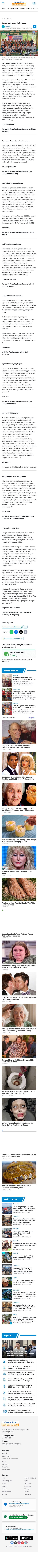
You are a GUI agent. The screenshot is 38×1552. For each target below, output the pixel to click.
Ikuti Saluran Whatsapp (18, 1518)
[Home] (2, 18)
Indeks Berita (6, 1470)
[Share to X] (21, 632)
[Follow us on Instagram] (19, 1542)
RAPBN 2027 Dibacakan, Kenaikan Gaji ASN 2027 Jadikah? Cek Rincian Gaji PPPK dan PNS (20, 1412)
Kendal (15, 675)
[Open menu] (3, 3)
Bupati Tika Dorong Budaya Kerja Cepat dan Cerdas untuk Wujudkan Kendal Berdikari (24, 679)
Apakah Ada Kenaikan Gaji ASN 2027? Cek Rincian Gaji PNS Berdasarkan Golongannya (21, 1406)
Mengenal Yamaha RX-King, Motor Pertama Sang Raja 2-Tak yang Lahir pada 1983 (21, 1374)
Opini (15, 1278)
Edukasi (15, 703)
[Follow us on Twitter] (15, 1542)
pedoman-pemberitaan (10, 1459)
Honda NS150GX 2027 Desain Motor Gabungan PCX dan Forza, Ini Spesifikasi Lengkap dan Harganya (20, 1368)
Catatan (8, 19)
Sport (26, 1481)
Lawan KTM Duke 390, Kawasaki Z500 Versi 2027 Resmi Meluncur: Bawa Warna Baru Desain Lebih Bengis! (24, 1295)
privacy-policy (6, 1456)
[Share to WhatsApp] (11, 632)
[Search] (34, 3)
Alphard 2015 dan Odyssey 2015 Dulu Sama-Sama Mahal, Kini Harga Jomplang (21, 1381)
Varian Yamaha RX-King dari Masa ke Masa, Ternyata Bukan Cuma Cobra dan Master (24, 1307)
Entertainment (6, 1492)
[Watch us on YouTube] (22, 1542)
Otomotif (16, 1216)
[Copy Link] (25, 632)
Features (5, 1494)
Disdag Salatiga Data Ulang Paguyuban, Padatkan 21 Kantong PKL (23, 1233)
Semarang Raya (7, 1481)
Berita (15, 1315)
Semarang (16, 689)
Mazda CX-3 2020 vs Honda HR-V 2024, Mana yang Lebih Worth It (20, 1386)
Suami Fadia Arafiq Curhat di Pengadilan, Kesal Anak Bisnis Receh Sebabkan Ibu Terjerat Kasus (19, 1353)
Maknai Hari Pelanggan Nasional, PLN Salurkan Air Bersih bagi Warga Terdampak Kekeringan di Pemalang (24, 1320)
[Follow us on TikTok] (26, 1542)
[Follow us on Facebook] (12, 1542)
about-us (5, 1467)
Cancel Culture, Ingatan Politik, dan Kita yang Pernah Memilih (24, 1281)
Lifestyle (27, 1489)
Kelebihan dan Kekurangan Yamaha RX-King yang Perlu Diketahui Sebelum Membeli (23, 1270)
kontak (4, 1461)
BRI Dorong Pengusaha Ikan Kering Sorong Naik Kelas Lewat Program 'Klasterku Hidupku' (24, 1208)
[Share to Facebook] (16, 632)
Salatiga (16, 1229)
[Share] (34, 26)
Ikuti (13, 655)
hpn (25, 627)
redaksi (4, 1453)
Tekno (26, 1492)
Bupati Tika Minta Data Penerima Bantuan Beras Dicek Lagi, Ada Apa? (24, 1245)
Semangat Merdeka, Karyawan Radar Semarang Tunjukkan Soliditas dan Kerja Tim (24, 693)
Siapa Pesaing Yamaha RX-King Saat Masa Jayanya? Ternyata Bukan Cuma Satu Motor (24, 1220)
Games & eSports (30, 1478)
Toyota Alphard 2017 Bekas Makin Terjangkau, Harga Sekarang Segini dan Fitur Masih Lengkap (20, 1400)
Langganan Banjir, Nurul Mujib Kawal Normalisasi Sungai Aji (23, 1257)
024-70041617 (6, 1438)
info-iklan (5, 1464)
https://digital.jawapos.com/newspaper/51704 (20, 1530)
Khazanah (27, 1486)
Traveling (27, 1494)
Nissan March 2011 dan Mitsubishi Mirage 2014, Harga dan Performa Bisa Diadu (20, 1393)
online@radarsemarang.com (11, 1444)
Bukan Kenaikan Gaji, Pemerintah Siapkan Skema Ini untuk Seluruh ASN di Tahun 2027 (21, 1362)
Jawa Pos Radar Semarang (12, 627)
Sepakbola (27, 1483)
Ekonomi (16, 1204)
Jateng (4, 1483)
